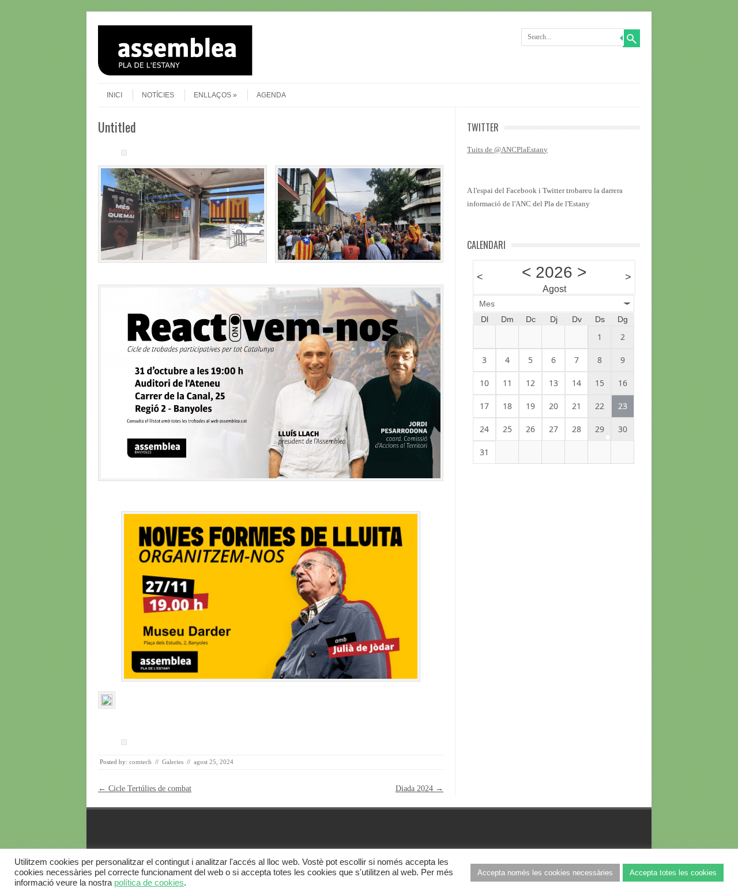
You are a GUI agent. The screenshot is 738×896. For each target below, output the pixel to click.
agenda (271, 95)
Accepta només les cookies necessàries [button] (545, 872)
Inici (114, 95)
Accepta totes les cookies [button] (673, 872)
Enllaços (212, 95)
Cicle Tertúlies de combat (144, 788)
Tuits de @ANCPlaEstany (507, 149)
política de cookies (149, 882)
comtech (140, 761)
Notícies (158, 95)
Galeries (172, 761)
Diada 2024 (419, 788)
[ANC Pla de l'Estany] (230, 73)
